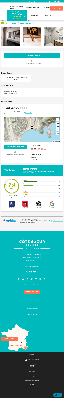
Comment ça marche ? (32, 320)
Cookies (32, 384)
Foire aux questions (32, 314)
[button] (54, 1)
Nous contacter (32, 291)
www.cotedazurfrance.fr (32, 266)
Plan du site (31, 371)
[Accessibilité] (49, 2)
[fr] (58, 1)
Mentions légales (32, 376)
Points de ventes (32, 303)
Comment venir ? (9, 338)
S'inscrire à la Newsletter (32, 285)
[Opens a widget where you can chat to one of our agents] (57, 395)
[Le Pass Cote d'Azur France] (17, 15)
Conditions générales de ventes (32, 380)
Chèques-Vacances (32, 309)
